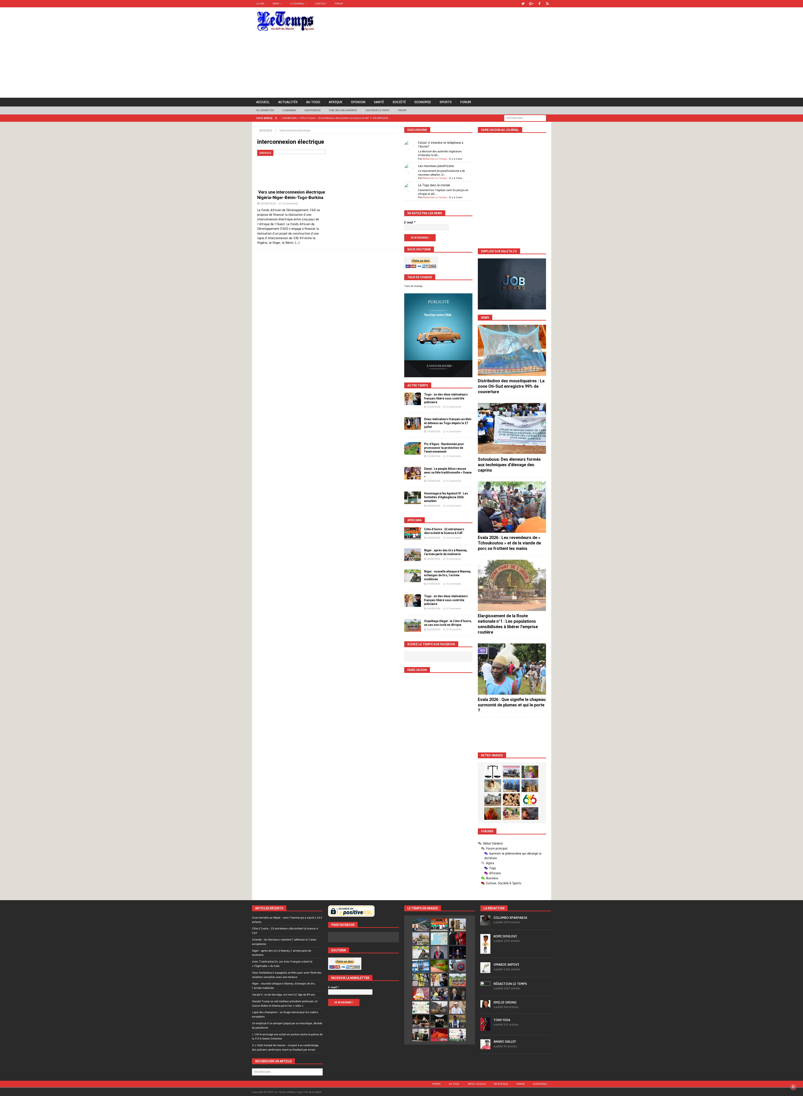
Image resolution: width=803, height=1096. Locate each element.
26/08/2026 (433, 407)
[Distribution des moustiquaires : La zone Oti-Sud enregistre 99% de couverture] (512, 350)
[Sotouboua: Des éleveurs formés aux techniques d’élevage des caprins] (512, 428)
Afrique (335, 102)
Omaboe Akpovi (506, 964)
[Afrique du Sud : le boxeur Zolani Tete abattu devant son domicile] (420, 1021)
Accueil (263, 102)
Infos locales (477, 1084)
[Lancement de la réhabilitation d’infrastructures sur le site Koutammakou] (530, 785)
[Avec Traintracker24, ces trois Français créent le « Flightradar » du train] (439, 938)
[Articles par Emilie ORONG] (485, 1005)
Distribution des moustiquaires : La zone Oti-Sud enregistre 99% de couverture (511, 386)
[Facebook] (539, 3)
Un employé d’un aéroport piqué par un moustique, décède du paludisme (287, 1025)
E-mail (410, 222)
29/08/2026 (433, 584)
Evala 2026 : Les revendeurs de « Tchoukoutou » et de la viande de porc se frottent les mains (509, 543)
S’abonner (289, 110)
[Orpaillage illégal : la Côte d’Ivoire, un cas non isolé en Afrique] (412, 625)
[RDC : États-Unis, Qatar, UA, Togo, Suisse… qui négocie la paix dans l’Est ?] (420, 1007)
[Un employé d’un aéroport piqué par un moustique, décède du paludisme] (439, 966)
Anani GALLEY (505, 1041)
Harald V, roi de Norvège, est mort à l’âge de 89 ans (283, 994)
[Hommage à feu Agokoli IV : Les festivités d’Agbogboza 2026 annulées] (412, 498)
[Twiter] (523, 3)
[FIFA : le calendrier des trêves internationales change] (457, 993)
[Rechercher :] (525, 117)
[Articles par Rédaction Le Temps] (485, 989)
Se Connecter (265, 110)
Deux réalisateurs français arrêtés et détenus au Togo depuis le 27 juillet (448, 422)
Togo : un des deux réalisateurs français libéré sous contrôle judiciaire (446, 398)
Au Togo (313, 102)
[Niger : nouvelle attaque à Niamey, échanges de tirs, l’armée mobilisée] (412, 576)
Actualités (288, 102)
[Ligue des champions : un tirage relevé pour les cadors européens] (420, 966)
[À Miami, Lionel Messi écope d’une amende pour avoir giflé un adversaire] (457, 1035)
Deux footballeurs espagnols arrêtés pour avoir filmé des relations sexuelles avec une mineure (287, 974)
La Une (260, 3)
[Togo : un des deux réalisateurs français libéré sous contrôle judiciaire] (412, 399)
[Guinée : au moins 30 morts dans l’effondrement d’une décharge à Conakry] (439, 1007)
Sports (446, 102)
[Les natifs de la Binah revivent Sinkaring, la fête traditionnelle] (511, 813)
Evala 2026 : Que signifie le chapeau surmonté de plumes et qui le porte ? (512, 705)
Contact (320, 3)
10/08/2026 (433, 481)
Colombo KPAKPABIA (510, 917)
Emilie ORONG (505, 1002)
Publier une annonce (343, 110)
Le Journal (297, 3)
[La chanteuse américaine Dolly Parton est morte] (420, 993)
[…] (297, 242)
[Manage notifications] (793, 1086)
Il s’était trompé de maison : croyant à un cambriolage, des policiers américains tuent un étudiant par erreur (285, 1047)
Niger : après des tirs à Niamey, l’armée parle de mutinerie (281, 952)
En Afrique (501, 1084)
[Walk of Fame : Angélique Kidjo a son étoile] (439, 1035)
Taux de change (413, 286)
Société (399, 102)
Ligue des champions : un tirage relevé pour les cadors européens (285, 1014)
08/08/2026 (433, 506)
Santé (379, 102)
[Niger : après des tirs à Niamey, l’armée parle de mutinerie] (412, 554)
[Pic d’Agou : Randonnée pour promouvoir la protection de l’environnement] (412, 448)
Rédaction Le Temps (435, 159)
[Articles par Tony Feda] (485, 1028)
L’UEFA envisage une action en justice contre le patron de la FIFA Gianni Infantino (287, 1036)
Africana (414, 520)
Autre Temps (417, 385)
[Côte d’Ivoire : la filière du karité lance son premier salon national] (420, 1035)
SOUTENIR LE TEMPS (378, 110)
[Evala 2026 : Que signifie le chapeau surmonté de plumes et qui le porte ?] (512, 669)
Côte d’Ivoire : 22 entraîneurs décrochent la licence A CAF (285, 930)
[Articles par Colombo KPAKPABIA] (485, 923)
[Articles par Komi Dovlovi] (485, 951)
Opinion (358, 102)
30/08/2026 (433, 538)
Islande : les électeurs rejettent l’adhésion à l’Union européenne (284, 941)
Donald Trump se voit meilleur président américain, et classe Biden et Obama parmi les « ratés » (284, 1003)
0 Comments (290, 203)
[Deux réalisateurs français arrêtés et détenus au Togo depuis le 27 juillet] (412, 423)
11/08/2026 (433, 456)
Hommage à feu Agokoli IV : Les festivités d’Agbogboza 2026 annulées (446, 497)
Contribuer (312, 110)
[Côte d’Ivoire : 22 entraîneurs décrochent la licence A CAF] (412, 533)
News (276, 3)
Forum (339, 3)
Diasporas (540, 1084)
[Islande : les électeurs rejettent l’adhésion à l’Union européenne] (457, 925)
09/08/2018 (268, 203)
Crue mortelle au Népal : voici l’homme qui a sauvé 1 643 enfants (287, 919)
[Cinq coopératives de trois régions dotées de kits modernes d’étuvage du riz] (492, 799)
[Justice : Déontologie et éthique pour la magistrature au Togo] (492, 772)
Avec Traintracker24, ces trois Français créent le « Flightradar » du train (282, 963)
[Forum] (547, 3)
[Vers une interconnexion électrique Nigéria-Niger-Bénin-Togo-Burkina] (291, 168)
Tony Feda (502, 1020)
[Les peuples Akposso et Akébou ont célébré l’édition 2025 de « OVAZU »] (492, 785)
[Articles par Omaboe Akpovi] (485, 970)
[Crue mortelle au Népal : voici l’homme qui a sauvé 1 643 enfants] (420, 925)
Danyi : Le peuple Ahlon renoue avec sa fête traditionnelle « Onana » (448, 472)
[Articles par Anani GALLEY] (485, 1047)
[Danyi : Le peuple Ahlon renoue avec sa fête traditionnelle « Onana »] (412, 473)
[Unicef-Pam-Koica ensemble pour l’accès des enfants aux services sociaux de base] (511, 785)
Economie (422, 102)
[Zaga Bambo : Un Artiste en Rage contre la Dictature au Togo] (492, 813)
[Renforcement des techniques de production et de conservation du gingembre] (511, 799)
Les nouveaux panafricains (436, 165)
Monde (521, 1084)
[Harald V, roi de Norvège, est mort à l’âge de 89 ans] (439, 952)
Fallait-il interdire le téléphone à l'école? (440, 144)
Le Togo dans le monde (434, 185)
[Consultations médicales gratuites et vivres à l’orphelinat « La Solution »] (511, 772)
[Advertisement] (401, 66)
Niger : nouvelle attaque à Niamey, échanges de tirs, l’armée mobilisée (447, 575)
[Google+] (531, 3)
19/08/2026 (433, 431)
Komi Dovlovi (505, 936)
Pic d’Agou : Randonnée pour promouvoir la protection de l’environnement (444, 447)
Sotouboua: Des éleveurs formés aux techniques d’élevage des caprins (509, 465)
